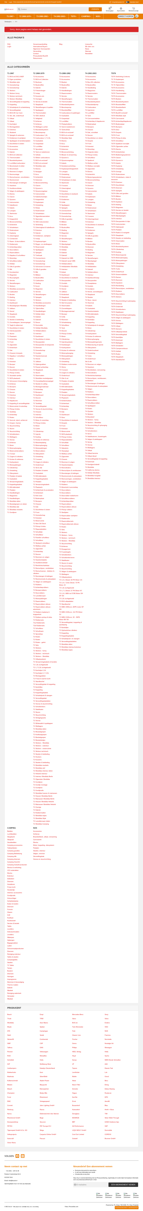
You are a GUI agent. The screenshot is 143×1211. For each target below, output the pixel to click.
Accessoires (37, 831)
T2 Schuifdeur (38, 417)
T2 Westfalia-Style (39, 818)
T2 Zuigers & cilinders (41, 462)
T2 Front (36, 512)
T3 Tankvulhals (64, 130)
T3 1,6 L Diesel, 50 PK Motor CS (70, 580)
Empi (41, 1014)
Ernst (74, 1101)
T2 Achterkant (38, 493)
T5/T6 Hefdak (116, 351)
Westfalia (10, 1023)
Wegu (42, 1130)
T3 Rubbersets (64, 518)
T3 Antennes (63, 149)
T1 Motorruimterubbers (15, 451)
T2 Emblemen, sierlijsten (42, 236)
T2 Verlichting (38, 225)
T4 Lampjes (89, 199)
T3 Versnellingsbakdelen (68, 641)
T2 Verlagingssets (39, 718)
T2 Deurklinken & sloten (41, 339)
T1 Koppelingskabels (14, 484)
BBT (73, 1122)
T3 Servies (63, 96)
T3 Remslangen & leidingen (69, 473)
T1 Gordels (11, 317)
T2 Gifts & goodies (39, 269)
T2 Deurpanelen (39, 342)
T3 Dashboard (64, 275)
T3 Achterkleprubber (66, 501)
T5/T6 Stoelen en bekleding (121, 238)
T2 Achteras (37, 121)
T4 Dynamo (89, 188)
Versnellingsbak (38, 856)
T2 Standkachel (38, 681)
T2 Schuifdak (37, 532)
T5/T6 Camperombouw (119, 348)
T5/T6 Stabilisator (117, 312)
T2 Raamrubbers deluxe (41, 604)
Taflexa (9, 1047)
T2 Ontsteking (38, 205)
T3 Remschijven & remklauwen (70, 470)
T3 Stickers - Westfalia (67, 541)
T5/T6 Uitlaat (115, 326)
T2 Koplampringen (39, 241)
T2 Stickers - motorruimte (42, 748)
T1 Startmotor (12, 213)
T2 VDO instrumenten (41, 222)
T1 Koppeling (12, 104)
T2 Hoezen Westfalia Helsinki (43, 801)
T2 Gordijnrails (38, 790)
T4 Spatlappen (90, 406)
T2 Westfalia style (39, 166)
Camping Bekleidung (14, 853)
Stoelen (10, 962)
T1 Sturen (10, 333)
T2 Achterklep (38, 389)
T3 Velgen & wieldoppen (67, 482)
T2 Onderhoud (38, 465)
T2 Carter (36, 428)
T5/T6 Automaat (117, 340)
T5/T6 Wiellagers (117, 323)
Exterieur (10, 876)
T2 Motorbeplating (39, 442)
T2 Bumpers (37, 392)
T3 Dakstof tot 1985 (66, 258)
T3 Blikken (63, 222)
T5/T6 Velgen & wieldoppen (121, 318)
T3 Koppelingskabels (66, 389)
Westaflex (43, 1056)
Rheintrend (44, 1097)
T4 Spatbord (89, 160)
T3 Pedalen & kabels (66, 381)
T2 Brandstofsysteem (40, 130)
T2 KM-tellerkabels (39, 476)
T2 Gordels (37, 353)
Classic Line (76, 1035)
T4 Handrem (89, 367)
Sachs (107, 1056)
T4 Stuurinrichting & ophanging (96, 425)
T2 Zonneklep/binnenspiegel (43, 381)
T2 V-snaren (37, 459)
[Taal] (137, 16)
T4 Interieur (89, 275)
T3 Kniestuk (63, 428)
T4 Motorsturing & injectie (94, 345)
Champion (11, 1093)
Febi (73, 1031)
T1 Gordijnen (12, 512)
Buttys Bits (43, 1093)
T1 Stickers (11, 90)
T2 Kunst (36, 286)
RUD (9, 1056)
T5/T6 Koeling (116, 252)
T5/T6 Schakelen (117, 346)
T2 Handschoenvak (40, 356)
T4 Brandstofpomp (91, 104)
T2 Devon (36, 322)
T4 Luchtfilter (89, 113)
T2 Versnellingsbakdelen (41, 701)
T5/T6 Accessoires (117, 82)
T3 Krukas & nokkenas (67, 350)
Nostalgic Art (109, 1043)
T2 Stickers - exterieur (41, 746)
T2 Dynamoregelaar (40, 191)
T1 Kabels (10, 208)
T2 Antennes (37, 180)
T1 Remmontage (13, 174)
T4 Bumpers (89, 127)
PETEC (9, 1126)
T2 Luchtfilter (37, 146)
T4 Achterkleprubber (92, 394)
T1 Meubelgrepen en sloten (17, 504)
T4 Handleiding (90, 88)
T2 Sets (36, 645)
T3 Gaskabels (64, 116)
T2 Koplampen (38, 202)
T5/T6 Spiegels (116, 191)
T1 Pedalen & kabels (14, 476)
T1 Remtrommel (13, 180)
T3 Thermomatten (65, 102)
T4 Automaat (89, 462)
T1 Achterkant (12, 347)
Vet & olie (88, 361)
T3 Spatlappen (64, 205)
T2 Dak (35, 507)
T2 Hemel (36, 359)
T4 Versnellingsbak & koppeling (96, 459)
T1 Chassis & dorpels (14, 353)
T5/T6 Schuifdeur (117, 141)
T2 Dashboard (38, 336)
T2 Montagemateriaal (40, 387)
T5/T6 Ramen (116, 277)
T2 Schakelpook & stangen (42, 695)
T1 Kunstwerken (13, 272)
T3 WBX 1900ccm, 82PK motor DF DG (71, 608)
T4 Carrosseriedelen (92, 118)
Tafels (9, 926)
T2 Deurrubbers (38, 593)
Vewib (42, 1035)
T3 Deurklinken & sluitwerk (68, 194)
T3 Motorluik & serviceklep (68, 487)
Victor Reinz (11, 1143)
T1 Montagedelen (13, 127)
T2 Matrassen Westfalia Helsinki (44, 804)
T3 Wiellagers (64, 574)
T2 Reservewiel (38, 247)
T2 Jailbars (37, 361)
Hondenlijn (11, 890)
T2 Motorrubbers (39, 451)
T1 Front (10, 342)
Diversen (10, 881)
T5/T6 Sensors (116, 329)
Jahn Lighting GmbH (47, 1105)
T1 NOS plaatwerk (13, 378)
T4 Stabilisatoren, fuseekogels (95, 436)
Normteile (108, 1039)
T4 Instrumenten (91, 191)
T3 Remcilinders (65, 468)
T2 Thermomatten (39, 113)
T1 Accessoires (12, 146)
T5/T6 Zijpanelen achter (119, 146)
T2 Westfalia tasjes (40, 815)
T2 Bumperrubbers (40, 590)
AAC (106, 1064)
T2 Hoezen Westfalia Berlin (42, 796)
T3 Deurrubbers (64, 490)
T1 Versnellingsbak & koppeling (18, 102)
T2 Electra (36, 169)
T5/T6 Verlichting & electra (120, 76)
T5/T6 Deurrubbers (118, 294)
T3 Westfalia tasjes (66, 650)
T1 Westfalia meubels (15, 509)
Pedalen (36, 848)
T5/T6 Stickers (116, 297)
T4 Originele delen (91, 152)
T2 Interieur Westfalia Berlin (43, 776)
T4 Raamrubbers (91, 400)
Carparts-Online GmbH (48, 1134)
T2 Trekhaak (37, 255)
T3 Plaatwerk (63, 398)
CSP (41, 1043)
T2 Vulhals (37, 155)
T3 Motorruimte (64, 431)
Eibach (9, 1089)
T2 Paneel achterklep (40, 367)
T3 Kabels (62, 163)
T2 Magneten (38, 289)
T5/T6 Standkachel (118, 359)
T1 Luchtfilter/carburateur (16, 163)
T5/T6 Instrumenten (118, 224)
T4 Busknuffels (90, 85)
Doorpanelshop (12, 1122)
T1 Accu (10, 216)
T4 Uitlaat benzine (91, 453)
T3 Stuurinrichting (65, 543)
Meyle (9, 1027)
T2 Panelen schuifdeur (41, 537)
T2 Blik (35, 272)
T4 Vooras (88, 445)
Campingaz (44, 1031)
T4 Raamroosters (91, 93)
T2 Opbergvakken (39, 364)
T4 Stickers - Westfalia (93, 422)
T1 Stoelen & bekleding (15, 319)
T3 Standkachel (64, 604)
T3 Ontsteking (64, 174)
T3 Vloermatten (64, 306)
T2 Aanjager (37, 171)
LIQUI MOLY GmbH (79, 1130)
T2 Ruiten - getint (39, 642)
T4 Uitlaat (88, 450)
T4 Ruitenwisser (91, 208)
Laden (9, 946)
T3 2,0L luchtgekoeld (66, 598)
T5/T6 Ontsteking (117, 169)
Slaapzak (10, 839)
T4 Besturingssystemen (93, 177)
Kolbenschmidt (12, 1080)
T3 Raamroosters (65, 93)
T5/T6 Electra (116, 149)
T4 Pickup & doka (91, 155)
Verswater (10, 996)
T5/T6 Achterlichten (118, 152)
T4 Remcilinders (91, 373)
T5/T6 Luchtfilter (117, 110)
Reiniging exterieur (14, 954)
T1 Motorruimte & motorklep (17, 406)
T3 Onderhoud (64, 375)
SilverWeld (43, 1076)
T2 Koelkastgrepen (40, 734)
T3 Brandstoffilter (65, 110)
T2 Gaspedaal (38, 143)
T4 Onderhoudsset (91, 350)
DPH (106, 1097)
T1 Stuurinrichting (13, 426)
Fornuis (10, 909)
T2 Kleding (37, 283)
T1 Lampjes (11, 211)
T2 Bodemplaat (38, 498)
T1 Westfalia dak (13, 507)
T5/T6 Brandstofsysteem (120, 102)
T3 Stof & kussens (65, 303)
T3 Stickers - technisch (67, 538)
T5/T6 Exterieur (116, 182)
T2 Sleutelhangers (39, 294)
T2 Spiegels (37, 252)
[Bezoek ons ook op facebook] (17, 1156)
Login (10, 2)
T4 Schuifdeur (90, 157)
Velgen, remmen (39, 853)
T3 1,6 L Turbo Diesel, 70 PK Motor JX (69, 584)
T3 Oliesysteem (64, 359)
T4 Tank (88, 116)
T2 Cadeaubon (38, 280)
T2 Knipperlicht (38, 199)
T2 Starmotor (38, 219)
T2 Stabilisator (38, 709)
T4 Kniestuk (89, 146)
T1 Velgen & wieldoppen (15, 191)
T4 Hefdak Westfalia (92, 473)
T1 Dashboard (12, 303)
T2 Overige (37, 807)
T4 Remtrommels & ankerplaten (96, 386)
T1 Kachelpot (12, 124)
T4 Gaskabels (90, 308)
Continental (44, 1039)
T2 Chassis (37, 412)
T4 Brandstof (89, 417)
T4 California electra (92, 470)
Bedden (10, 831)
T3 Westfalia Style (65, 138)
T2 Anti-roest (37, 495)
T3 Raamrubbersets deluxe (69, 524)
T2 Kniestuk (37, 518)
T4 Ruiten (88, 408)
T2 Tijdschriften (38, 308)
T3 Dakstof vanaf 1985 (67, 261)
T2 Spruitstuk (38, 149)
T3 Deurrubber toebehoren (68, 495)
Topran (74, 1068)
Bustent (10, 971)
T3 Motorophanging (66, 353)
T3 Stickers (63, 241)
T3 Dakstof (63, 255)
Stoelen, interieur (39, 851)
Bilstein (9, 1085)
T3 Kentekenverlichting (67, 166)
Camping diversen (13, 859)
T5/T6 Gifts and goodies (119, 193)
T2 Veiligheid (37, 118)
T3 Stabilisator (64, 560)
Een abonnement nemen (123, 1185)
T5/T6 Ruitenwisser (118, 174)
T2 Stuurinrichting (39, 715)
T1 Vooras (11, 440)
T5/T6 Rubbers (116, 291)
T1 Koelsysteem (13, 462)
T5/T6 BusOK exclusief (119, 113)
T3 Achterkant (64, 403)
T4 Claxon (88, 183)
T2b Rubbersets (39, 625)
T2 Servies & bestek (40, 102)
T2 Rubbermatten (39, 813)
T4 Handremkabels (92, 311)
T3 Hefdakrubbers (65, 264)
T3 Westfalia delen (65, 644)
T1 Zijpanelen (12, 345)
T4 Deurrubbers (90, 397)
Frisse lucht (11, 887)
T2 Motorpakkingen (40, 448)
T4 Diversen (89, 185)
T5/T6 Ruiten (115, 354)
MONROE (75, 1118)
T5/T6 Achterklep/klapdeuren (121, 121)
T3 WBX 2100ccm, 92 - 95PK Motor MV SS (69, 618)
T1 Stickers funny (13, 93)
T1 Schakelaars (12, 227)
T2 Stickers (37, 300)
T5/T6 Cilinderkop (117, 249)
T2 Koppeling (38, 690)
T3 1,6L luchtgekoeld (66, 588)
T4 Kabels (88, 194)
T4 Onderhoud (90, 359)
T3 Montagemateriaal (66, 311)
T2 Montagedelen (39, 676)
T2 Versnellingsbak (40, 406)
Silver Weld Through (112, 1118)
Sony (106, 1014)
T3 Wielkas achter (65, 454)
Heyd (74, 1056)
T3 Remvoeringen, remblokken (70, 479)
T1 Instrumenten (13, 202)
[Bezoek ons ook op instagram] (22, 1156)
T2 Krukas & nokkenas (41, 440)
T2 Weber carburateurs (41, 157)
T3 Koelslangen (64, 345)
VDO (106, 1027)
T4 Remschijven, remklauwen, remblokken (95, 379)
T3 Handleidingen (65, 90)
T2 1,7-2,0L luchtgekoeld (42, 667)
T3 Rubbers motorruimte (68, 364)
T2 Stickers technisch (40, 751)
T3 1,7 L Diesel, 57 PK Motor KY (70, 590)
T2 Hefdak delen (39, 314)
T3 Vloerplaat (64, 451)
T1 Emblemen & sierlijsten (16, 138)
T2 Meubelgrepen (39, 732)
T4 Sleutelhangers (91, 258)
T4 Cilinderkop (90, 331)
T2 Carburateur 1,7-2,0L (41, 138)
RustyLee (108, 1093)
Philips (74, 1047)
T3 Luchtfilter (63, 121)
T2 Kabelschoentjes (40, 197)
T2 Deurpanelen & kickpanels (43, 345)
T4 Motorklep (90, 149)
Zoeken (95, 9)
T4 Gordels (89, 286)
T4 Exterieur (89, 222)
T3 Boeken (63, 82)
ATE (8, 1031)
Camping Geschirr (13, 862)
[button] (137, 1156)
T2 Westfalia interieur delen (43, 771)
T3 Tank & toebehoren (67, 127)
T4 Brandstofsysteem (92, 102)
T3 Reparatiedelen (65, 440)
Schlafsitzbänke (12, 901)
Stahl (9, 1035)
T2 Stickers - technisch (41, 653)
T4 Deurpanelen (91, 280)
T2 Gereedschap (39, 261)
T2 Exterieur (37, 230)
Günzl (107, 1076)
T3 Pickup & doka (65, 333)
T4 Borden (89, 241)
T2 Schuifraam (38, 631)
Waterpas (10, 937)
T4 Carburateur (90, 107)
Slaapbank (11, 837)
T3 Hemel (62, 289)
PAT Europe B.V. (45, 1126)
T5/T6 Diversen (116, 188)
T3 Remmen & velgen (67, 462)
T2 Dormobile (38, 325)
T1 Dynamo (11, 199)
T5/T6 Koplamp (116, 166)
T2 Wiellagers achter (40, 127)
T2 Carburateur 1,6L (40, 135)
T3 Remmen (63, 319)
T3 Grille (62, 202)
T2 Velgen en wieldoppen (42, 582)
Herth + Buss (109, 1109)
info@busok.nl (13, 1180)
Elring (107, 1085)
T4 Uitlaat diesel (91, 456)
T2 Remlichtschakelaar (41, 565)
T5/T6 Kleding (116, 205)
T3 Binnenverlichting (66, 152)
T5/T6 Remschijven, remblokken (122, 288)
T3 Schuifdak (63, 442)
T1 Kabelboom (12, 205)
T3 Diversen (63, 197)
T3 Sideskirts (63, 448)
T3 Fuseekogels (65, 552)
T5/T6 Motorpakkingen (119, 260)
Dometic (75, 1089)
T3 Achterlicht (64, 146)
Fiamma (107, 1035)
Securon (43, 1122)
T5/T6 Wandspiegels (118, 216)
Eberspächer (44, 1089)
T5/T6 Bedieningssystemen (120, 155)
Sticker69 (10, 1039)
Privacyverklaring (102, 1178)
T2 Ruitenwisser (39, 211)
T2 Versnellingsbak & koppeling (44, 684)
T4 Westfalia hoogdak (93, 475)
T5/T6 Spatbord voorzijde (120, 143)
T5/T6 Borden (116, 199)
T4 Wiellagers (90, 448)
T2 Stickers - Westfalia (41, 656)
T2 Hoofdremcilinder (40, 563)
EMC (9, 1101)
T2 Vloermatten (38, 375)
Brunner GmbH (110, 1138)
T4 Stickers (89, 414)
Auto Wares (44, 1023)
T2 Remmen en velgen (41, 557)
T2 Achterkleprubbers (40, 587)
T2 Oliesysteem (38, 454)
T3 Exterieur (63, 191)
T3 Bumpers (63, 409)
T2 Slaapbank (38, 104)
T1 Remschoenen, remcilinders (18, 177)
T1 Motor (10, 359)
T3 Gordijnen (63, 286)
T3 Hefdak (63, 250)
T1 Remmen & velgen (15, 171)
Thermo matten (12, 985)
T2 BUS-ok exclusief (40, 160)
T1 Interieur (11, 300)
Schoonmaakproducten (15, 948)
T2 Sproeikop (38, 634)
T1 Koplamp (11, 233)
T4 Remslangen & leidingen (95, 383)
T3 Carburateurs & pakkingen (69, 113)
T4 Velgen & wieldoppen (93, 439)
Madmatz (10, 1076)
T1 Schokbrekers (13, 434)
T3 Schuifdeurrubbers (67, 498)
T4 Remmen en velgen (93, 364)
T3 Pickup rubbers (65, 509)
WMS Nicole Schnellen (113, 1060)
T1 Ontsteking (12, 470)
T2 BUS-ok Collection (40, 79)
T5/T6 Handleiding (117, 90)
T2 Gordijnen (37, 782)
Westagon (108, 1047)
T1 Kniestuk (11, 361)
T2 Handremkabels (40, 560)
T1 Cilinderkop (12, 468)
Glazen (9, 912)
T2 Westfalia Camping (41, 824)
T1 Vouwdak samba (14, 375)
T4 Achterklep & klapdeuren (95, 121)
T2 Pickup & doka (39, 423)
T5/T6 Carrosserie (117, 118)
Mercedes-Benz (77, 1014)
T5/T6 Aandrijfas (117, 337)
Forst (9, 1097)
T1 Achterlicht (12, 225)
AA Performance (78, 1126)
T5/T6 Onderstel (117, 306)
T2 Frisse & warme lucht (41, 679)
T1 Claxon (11, 197)
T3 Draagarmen (64, 549)
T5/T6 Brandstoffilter (118, 104)
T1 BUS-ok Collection (14, 155)
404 (16, 21)
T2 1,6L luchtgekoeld (40, 665)
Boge (41, 1118)
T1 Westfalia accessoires (16, 289)
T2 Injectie (37, 434)
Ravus (42, 1109)
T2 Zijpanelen (38, 549)
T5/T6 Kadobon (116, 202)
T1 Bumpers (11, 387)
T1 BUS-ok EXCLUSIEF (15, 76)
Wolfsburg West (45, 1064)
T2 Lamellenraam (39, 596)
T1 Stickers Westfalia (14, 99)
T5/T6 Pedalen (116, 230)
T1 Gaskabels (12, 479)
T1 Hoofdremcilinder (14, 188)
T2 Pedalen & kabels (40, 470)
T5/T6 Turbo (115, 269)
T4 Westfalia (89, 264)
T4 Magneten (90, 252)
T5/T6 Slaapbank (117, 235)
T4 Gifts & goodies (91, 236)
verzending (36, 1206)
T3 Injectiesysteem (66, 342)
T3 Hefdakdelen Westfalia (68, 266)
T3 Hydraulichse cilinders (68, 630)
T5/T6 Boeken (116, 99)
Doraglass (75, 1114)
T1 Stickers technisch (14, 96)
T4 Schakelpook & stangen (94, 325)
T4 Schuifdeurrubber (92, 403)
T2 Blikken (37, 275)
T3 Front (62, 426)
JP (73, 1064)
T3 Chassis (63, 459)
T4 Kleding (89, 250)
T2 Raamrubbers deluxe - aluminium (42, 608)
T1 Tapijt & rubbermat (15, 325)
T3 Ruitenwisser (65, 177)
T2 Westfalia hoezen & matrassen (45, 793)
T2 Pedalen (37, 482)
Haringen (10, 976)
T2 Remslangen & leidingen (43, 576)
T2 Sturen (36, 373)
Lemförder (76, 1072)
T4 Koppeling (90, 317)
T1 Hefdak (11, 264)
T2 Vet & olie (37, 468)
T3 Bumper (63, 314)
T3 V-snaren (63, 185)
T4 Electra (88, 171)
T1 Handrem (11, 185)
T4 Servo (88, 434)
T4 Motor (88, 328)
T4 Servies (89, 96)
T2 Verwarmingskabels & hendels (45, 662)
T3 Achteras (63, 546)
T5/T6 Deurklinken (117, 185)
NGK (106, 1031)
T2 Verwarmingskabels (41, 484)
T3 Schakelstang (65, 322)
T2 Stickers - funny (39, 651)
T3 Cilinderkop (64, 339)
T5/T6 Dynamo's (117, 160)
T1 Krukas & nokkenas (15, 459)
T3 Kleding (63, 230)
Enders (107, 1023)
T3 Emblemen (64, 199)
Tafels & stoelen (12, 957)
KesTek (74, 1097)
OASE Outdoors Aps (112, 1122)
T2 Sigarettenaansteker (41, 216)
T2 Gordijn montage (40, 785)
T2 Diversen (37, 347)
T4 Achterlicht (90, 174)
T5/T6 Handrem (116, 283)
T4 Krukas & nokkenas (93, 336)
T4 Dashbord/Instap (92, 278)
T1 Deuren (11, 367)
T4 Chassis (89, 130)
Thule (9, 1018)
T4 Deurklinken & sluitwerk (94, 225)
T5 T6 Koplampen (117, 79)
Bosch (9, 1014)
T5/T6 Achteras (116, 304)
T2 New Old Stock (39, 523)
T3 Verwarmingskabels (67, 395)
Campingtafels (12, 960)
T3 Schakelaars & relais (67, 180)
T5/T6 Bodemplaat (117, 124)
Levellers (10, 929)
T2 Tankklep (37, 403)
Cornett (10, 1105)
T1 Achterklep (12, 339)
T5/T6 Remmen (116, 280)
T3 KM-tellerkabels (66, 387)
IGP (8, 1064)
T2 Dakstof (37, 319)
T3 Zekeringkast (65, 188)
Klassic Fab (109, 1068)
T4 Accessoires (90, 76)
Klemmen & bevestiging (15, 982)
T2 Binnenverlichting (40, 183)
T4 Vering (88, 442)
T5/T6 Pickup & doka (118, 138)
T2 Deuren (37, 398)
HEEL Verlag (76, 1052)
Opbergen (10, 940)
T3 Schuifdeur (64, 325)
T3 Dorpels (63, 423)
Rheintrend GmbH (13, 1118)
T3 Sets (62, 529)
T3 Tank (62, 328)
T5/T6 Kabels (116, 163)
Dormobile (108, 1130)
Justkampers (11, 1068)
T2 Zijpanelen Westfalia (41, 779)
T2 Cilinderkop (38, 431)
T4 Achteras (89, 428)
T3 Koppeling (64, 633)
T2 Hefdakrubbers (39, 331)
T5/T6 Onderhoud (117, 272)
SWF (9, 1043)
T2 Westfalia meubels (40, 765)
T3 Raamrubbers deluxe (67, 507)
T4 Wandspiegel (91, 261)
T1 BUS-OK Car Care (14, 113)
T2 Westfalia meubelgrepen (43, 378)
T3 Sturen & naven (66, 563)
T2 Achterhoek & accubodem (43, 490)
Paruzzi (42, 1138)
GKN (41, 1047)
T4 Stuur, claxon (91, 300)
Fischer (74, 1039)
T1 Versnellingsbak (14, 110)
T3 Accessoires (64, 76)
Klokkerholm (11, 1072)
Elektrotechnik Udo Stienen (49, 1114)
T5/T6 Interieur (116, 218)
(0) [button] (118, 2)
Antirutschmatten (13, 932)
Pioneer (10, 1052)
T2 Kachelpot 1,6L (39, 670)
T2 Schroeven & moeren (41, 266)
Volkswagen (44, 1052)
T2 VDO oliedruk (39, 116)
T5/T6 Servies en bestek (119, 210)
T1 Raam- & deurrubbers (16, 241)
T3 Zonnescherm (65, 211)
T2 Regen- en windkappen (42, 244)
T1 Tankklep (11, 412)
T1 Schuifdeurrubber (14, 261)
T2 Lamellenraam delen (41, 821)
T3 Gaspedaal (64, 118)
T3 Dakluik (63, 252)
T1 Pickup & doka (13, 373)
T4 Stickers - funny (91, 420)
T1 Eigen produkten (14, 79)
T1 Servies (11, 280)
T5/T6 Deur (115, 130)
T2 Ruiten (36, 637)
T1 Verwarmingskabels (15, 482)
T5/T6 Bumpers (116, 127)
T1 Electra (11, 194)
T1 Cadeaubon (12, 292)
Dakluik (9, 988)
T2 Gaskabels (38, 141)
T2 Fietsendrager (39, 90)
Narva (9, 1114)
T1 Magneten (12, 275)
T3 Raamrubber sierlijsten (68, 515)
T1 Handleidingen (13, 493)
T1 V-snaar (11, 454)
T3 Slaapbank (64, 297)
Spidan (42, 1027)
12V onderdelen (13, 870)
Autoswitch (76, 1109)
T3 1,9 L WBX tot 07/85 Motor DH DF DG (71, 594)
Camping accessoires (14, 845)
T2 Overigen (37, 99)
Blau (106, 1105)
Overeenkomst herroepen (126, 1207)
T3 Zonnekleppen (65, 308)
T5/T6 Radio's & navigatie (120, 232)
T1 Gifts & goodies (13, 266)
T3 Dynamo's (64, 157)
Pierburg (10, 1109)
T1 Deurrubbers (13, 250)
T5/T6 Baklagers (117, 343)
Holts (41, 1060)
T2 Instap (36, 93)
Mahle (74, 1076)
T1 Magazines (12, 495)
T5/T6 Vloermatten (117, 241)
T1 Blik (9, 269)
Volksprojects (12, 1134)
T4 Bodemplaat (90, 124)
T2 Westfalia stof (39, 768)
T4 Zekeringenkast (91, 219)
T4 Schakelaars (90, 211)
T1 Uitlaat (10, 118)
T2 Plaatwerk (37, 487)
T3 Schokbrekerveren (67, 557)
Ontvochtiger (11, 898)
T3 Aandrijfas (63, 627)
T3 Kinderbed (64, 294)
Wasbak (10, 990)
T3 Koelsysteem (65, 347)
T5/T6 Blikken (116, 196)
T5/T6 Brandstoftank (118, 107)
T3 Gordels (63, 283)
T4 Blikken (89, 238)
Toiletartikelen (12, 848)
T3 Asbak (62, 272)
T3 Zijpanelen (64, 456)
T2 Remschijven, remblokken (43, 568)
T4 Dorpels (89, 141)
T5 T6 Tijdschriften (117, 85)
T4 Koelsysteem (91, 333)
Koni (41, 1072)
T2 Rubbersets (38, 620)
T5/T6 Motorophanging (119, 258)
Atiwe (74, 1080)
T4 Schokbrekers (91, 431)
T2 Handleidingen (39, 306)
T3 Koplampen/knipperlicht (68, 169)
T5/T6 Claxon (116, 157)
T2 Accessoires (38, 76)
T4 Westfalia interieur (92, 478)
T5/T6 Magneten (117, 207)
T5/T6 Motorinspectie (118, 255)
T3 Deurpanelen (65, 280)
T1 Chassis (11, 389)
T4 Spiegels (89, 233)
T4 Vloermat (89, 303)
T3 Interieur (63, 269)
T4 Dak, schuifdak (91, 132)
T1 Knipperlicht (12, 219)
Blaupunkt (43, 1085)
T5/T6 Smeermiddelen (119, 274)
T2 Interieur (37, 333)
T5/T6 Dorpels (116, 132)
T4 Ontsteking (90, 202)
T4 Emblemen (90, 230)
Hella (106, 1052)
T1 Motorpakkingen (14, 465)
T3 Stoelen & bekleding (67, 300)
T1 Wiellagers (12, 437)
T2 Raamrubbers (39, 601)
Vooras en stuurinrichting (42, 859)
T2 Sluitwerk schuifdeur (41, 543)
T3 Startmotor (64, 183)
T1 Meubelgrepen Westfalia (17, 306)
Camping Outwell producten (17, 865)
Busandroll (76, 1105)
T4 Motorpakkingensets (93, 342)
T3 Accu (62, 143)
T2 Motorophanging (40, 445)
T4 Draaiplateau (91, 283)
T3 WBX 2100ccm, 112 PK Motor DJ (70, 613)
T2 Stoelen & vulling (40, 384)
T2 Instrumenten (39, 194)
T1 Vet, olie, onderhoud (15, 116)
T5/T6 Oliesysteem (118, 263)
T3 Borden (63, 225)
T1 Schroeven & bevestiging (17, 381)
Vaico (74, 1018)
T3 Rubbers (63, 484)
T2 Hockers (37, 757)
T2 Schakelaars (38, 213)
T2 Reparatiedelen (39, 529)
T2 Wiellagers (38, 726)
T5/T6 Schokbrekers (118, 309)
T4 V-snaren (89, 216)
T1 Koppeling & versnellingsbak (18, 403)
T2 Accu (36, 174)
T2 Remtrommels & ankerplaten (44, 579)
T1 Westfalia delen (13, 501)
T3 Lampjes (63, 171)
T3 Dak (61, 412)
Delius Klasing (110, 1089)
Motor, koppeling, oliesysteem (43, 845)
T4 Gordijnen (89, 289)
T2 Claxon (36, 185)
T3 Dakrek (63, 88)
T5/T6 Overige (116, 171)
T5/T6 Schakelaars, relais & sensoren (121, 178)
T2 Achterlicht (38, 177)
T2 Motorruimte (38, 521)
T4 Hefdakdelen (90, 266)
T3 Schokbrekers (65, 555)
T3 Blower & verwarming (68, 155)
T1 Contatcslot (12, 238)
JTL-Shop (117, 1205)
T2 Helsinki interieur (40, 774)
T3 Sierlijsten (63, 512)
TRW (41, 1018)
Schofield (10, 1060)
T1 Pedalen (11, 490)
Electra (9, 873)
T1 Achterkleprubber (14, 247)
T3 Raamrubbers (65, 504)
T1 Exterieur (11, 130)
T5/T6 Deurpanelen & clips (120, 221)
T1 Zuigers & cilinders (15, 456)
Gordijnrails (11, 895)
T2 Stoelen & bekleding (41, 754)
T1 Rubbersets (12, 244)
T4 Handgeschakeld (92, 464)
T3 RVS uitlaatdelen (66, 601)
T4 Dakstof (89, 269)
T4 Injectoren (90, 110)
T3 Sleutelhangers (65, 99)
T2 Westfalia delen (39, 729)
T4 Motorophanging (92, 339)
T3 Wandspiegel (65, 244)
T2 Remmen (37, 401)
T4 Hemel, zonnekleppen (94, 292)
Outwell (74, 1138)
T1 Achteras (11, 384)
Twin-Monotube (77, 1027)
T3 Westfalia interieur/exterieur (70, 647)
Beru (106, 1080)
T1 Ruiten (10, 417)
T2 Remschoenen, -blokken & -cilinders (44, 572)
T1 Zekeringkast (13, 236)
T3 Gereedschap (65, 213)
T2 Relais (36, 208)
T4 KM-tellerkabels (91, 314)
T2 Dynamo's (38, 188)
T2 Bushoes (37, 82)
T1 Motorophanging (14, 448)
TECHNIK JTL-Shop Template (129, 1205)
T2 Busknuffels (38, 85)
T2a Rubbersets (39, 623)
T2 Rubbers (37, 584)
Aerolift (107, 1101)
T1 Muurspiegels (13, 278)
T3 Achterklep (64, 406)
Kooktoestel (11, 920)
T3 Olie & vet (63, 378)
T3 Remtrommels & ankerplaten (70, 476)
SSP (106, 1126)
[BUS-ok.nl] (8, 9)
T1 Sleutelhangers (13, 283)
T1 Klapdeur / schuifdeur (16, 356)
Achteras (36, 834)
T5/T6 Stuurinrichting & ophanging (123, 301)
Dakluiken (10, 879)
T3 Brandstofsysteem (66, 104)
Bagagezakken (12, 943)
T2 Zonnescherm (39, 258)
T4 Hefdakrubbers (91, 272)
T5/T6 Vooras (116, 320)
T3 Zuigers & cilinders (67, 373)
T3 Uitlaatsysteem (65, 577)
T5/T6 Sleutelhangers (118, 213)
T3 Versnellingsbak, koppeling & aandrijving (70, 623)
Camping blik (11, 856)
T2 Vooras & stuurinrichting (42, 409)
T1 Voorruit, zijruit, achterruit (17, 420)
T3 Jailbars (63, 292)
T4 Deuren (89, 135)
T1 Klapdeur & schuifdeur (16, 255)
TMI (106, 1114)
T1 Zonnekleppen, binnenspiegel (18, 322)
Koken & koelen (12, 904)
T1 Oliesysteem (12, 473)
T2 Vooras (36, 720)
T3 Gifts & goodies (65, 219)
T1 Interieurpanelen (14, 331)
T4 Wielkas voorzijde (92, 166)
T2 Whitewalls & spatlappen (43, 723)
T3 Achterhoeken (65, 401)
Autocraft (10, 1138)
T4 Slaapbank (90, 294)
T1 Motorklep (12, 258)
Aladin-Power (44, 1080)
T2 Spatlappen (38, 110)
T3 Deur (62, 417)
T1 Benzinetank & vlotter (16, 166)
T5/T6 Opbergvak (117, 227)
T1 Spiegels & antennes (15, 135)
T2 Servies (37, 292)
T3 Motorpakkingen (66, 356)
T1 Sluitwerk (11, 132)
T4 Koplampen (90, 197)
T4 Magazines (90, 90)
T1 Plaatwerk (12, 336)
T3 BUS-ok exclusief (66, 132)
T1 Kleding (11, 297)
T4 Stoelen (89, 297)
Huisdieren (11, 884)
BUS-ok (75, 1023)
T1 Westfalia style (13, 82)
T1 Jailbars (11, 308)
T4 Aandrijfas (89, 319)
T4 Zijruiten (89, 411)
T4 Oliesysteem (90, 347)
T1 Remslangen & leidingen (17, 183)
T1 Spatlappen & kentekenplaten (18, 141)
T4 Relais (88, 205)
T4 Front (88, 143)
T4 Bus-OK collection (92, 82)
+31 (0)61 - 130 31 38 (12, 1171)
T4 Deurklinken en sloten (94, 138)
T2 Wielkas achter (39, 546)
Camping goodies (13, 851)
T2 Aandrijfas (37, 687)
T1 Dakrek (11, 152)
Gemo (74, 1043)
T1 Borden (11, 294)
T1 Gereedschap (13, 85)
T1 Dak (9, 350)
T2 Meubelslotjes (39, 740)
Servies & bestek (13, 923)
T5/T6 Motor (115, 244)
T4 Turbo (88, 356)
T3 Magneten (64, 233)
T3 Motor (62, 336)
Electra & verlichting (14, 867)
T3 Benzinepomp (65, 107)
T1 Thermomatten (13, 157)
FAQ (5, 2)
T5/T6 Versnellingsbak (119, 334)
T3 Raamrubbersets (66, 521)
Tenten (9, 968)
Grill (8, 915)
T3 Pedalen (63, 392)
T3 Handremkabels (66, 465)
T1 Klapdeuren (12, 401)
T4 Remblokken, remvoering (95, 370)
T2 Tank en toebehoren (41, 152)
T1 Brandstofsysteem (14, 160)
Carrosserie (37, 839)
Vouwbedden (11, 842)
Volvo (106, 1018)
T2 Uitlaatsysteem (39, 659)
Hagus (74, 1093)
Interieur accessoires (14, 893)
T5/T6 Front (115, 135)
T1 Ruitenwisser (13, 230)
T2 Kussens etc (38, 96)
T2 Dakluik (37, 317)
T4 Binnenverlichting (92, 180)
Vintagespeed (44, 1101)
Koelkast (10, 918)
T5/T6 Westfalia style (118, 116)
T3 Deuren (63, 331)
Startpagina (8, 21)
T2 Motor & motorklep (41, 420)
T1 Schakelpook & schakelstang (18, 107)
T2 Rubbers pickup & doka (42, 617)
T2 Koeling (37, 437)
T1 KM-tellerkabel (13, 487)
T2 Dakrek (37, 88)
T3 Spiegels (63, 208)
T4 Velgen (88, 389)
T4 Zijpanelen (90, 169)
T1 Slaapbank (12, 314)
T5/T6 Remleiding (117, 286)
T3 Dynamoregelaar (66, 160)
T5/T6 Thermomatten (118, 93)
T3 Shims (62, 367)
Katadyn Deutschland (47, 1068)
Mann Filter (76, 1085)
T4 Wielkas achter (91, 163)
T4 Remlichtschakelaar (93, 375)
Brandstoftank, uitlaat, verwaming (45, 837)
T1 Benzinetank (12, 169)
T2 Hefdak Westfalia (40, 328)
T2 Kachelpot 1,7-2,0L (41, 673)
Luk (106, 1072)
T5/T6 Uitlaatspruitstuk (119, 332)
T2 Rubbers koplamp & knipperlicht (41, 613)
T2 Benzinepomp (39, 132)
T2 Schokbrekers (39, 706)
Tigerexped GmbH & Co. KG (17, 1130)
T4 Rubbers (89, 392)
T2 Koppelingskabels (40, 479)
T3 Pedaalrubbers (65, 124)
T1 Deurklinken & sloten (15, 143)
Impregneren (11, 979)
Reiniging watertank (14, 993)
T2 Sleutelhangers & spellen (43, 107)
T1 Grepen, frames (14, 423)
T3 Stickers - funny (66, 535)
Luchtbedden (12, 834)
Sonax (74, 1060)
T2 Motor (36, 426)
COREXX (108, 1134)
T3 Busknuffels (64, 85)
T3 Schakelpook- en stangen (69, 639)
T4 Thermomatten (91, 99)
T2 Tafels (10, 965)
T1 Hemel (10, 311)
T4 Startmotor (90, 213)
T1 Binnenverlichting (14, 222)
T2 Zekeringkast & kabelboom (43, 227)
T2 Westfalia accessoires (42, 303)
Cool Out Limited (78, 1134)
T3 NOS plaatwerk (65, 434)
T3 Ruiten (62, 527)
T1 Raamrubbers (13, 252)
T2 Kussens (37, 760)
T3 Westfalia (63, 247)
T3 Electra (62, 141)
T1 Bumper (11, 364)
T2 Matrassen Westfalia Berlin (43, 799)
